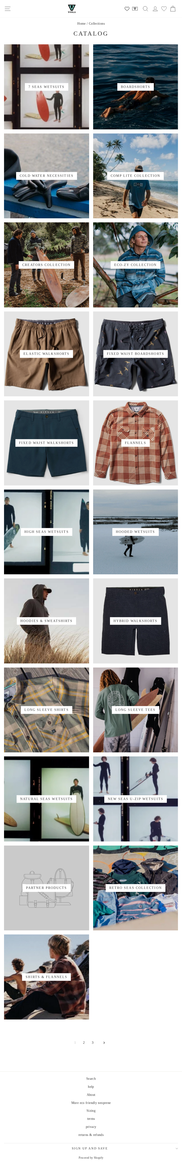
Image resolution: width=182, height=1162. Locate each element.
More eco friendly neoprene (91, 1103)
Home (81, 23)
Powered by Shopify (91, 1157)
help (91, 1087)
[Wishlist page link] (127, 8)
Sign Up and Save (90, 1148)
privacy (91, 1127)
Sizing (91, 1110)
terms (91, 1119)
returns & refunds (91, 1135)
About (91, 1095)
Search (91, 1078)
